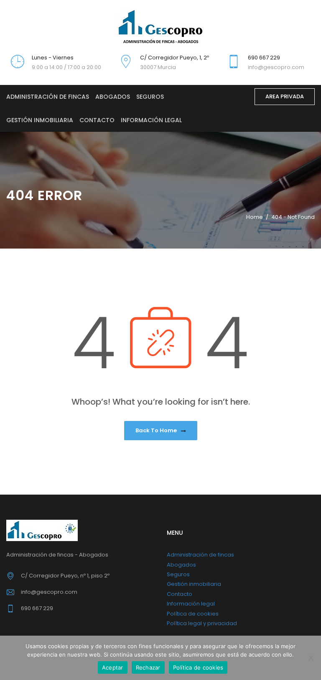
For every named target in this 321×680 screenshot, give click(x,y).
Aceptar (112, 667)
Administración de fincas (47, 96)
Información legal (151, 120)
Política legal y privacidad (202, 623)
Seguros (150, 96)
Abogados (112, 96)
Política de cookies (193, 614)
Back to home (156, 430)
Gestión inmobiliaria (39, 120)
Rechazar (148, 667)
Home (254, 217)
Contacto (97, 120)
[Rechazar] (310, 658)
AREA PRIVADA (284, 96)
